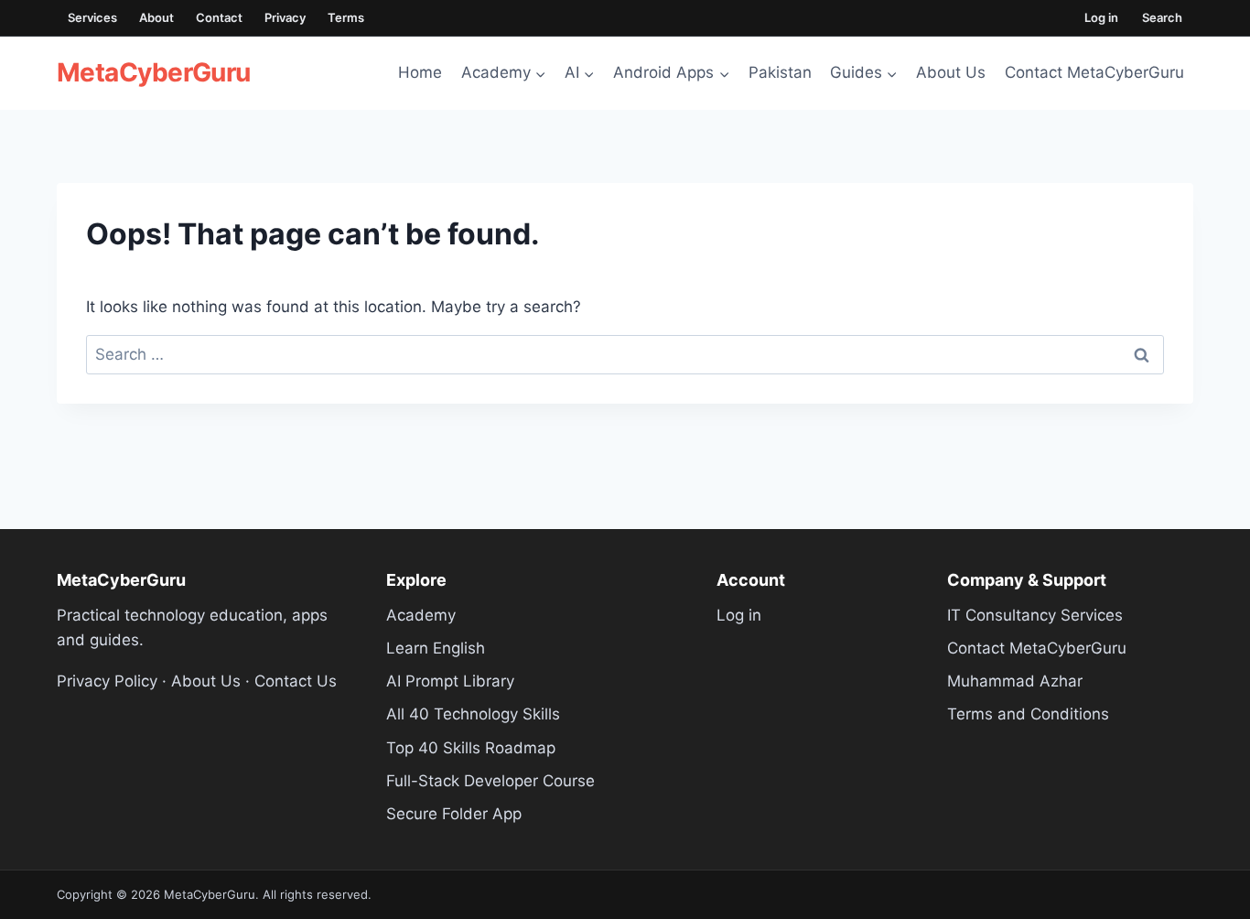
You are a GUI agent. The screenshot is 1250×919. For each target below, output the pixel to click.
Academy (421, 615)
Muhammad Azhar (1015, 681)
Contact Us (295, 681)
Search (1162, 17)
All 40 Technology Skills (473, 714)
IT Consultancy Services (1035, 615)
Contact (219, 17)
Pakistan (780, 72)
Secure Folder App (454, 814)
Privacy (285, 17)
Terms (346, 17)
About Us (951, 72)
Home (420, 72)
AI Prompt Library (450, 681)
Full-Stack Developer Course (490, 781)
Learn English (435, 648)
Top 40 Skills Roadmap (470, 748)
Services (92, 17)
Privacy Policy (107, 681)
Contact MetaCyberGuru (1094, 72)
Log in (1101, 17)
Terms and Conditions (1028, 714)
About (156, 17)
